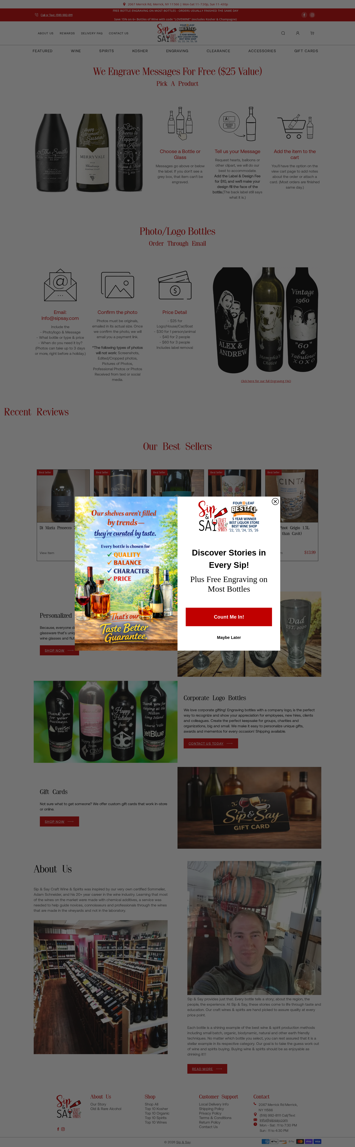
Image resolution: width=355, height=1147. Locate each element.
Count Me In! (229, 617)
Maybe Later (229, 637)
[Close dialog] (275, 501)
